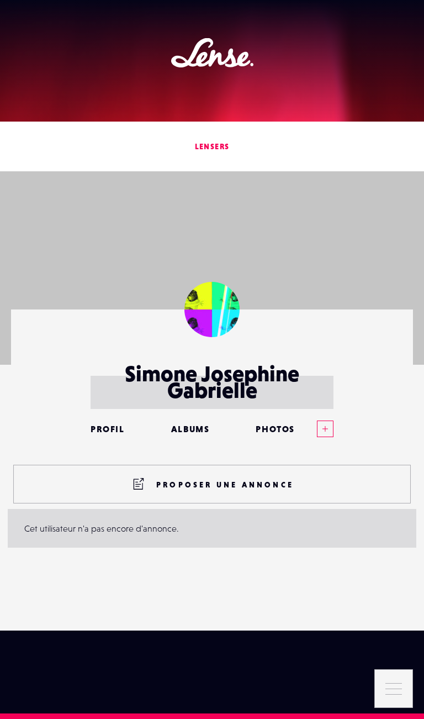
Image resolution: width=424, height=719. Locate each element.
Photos (275, 429)
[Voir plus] (314, 429)
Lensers (212, 146)
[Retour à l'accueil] (212, 52)
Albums (190, 429)
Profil (108, 429)
